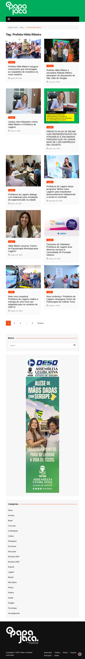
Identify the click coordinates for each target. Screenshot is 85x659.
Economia (12, 546)
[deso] (42, 362)
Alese (10, 510)
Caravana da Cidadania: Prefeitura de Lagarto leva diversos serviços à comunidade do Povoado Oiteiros (59, 249)
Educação (12, 551)
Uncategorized (14, 613)
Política (11, 593)
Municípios (12, 582)
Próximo (41, 323)
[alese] (42, 372)
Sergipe (11, 603)
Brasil (10, 521)
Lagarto (11, 62)
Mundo (11, 577)
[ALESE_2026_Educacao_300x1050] (42, 435)
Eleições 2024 (13, 557)
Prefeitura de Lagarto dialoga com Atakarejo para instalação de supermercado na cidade (23, 197)
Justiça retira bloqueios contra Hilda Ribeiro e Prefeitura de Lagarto (23, 124)
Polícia (11, 588)
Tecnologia (12, 608)
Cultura (11, 536)
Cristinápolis (13, 531)
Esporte (11, 567)
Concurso (12, 526)
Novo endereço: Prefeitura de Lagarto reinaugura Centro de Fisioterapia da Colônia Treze (61, 299)
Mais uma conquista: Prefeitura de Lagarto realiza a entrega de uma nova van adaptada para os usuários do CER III (23, 301)
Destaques (12, 541)
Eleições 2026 (13, 562)
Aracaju (50, 66)
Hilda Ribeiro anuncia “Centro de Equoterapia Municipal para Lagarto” (23, 248)
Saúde (11, 292)
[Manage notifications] (80, 654)
